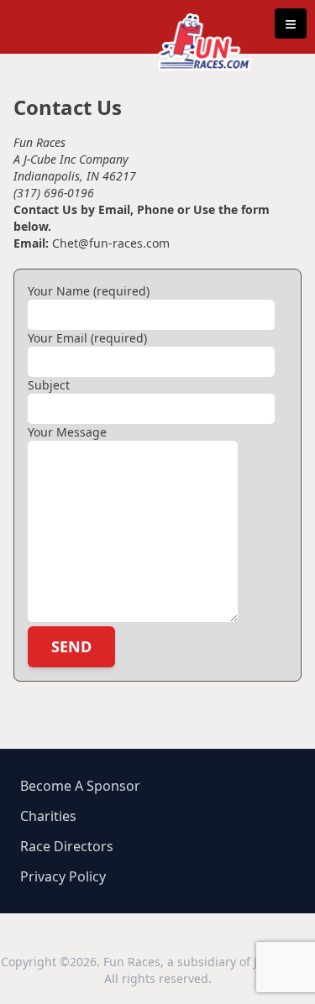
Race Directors (66, 846)
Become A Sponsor (80, 786)
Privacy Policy (63, 876)
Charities (48, 816)
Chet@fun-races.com (109, 243)
